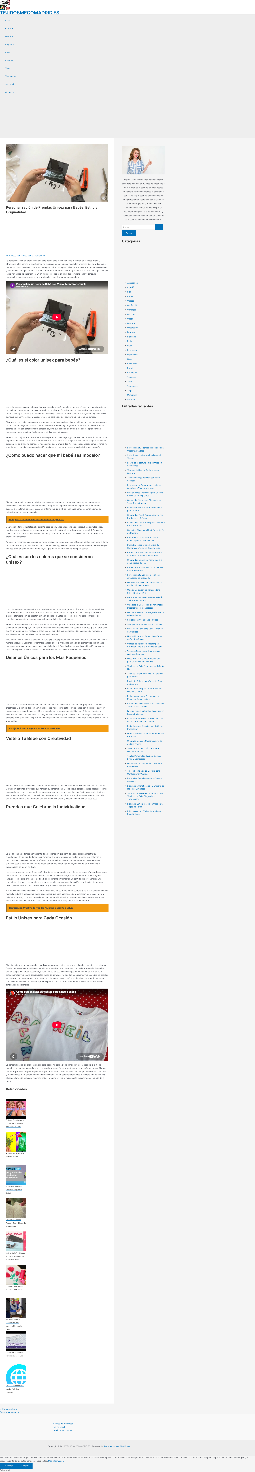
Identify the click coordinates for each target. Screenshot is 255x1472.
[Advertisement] (82, 118)
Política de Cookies (63, 1430)
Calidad (130, 301)
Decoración (132, 327)
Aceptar (25, 1465)
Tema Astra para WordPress (117, 1446)
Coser (130, 319)
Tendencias (10, 76)
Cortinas (131, 314)
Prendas (9, 60)
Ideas (7, 52)
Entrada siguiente (9, 1412)
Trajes (130, 390)
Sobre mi (9, 84)
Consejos (131, 309)
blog (129, 292)
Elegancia (9, 44)
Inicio (7, 20)
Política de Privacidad (63, 1423)
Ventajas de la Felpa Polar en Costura (144, 624)
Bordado (131, 296)
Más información (56, 1461)
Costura (9, 28)
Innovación (132, 350)
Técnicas (131, 377)
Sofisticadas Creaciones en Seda (142, 620)
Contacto (9, 92)
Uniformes (132, 395)
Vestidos (131, 399)
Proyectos (132, 372)
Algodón (131, 287)
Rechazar (8, 1465)
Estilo (129, 341)
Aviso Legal (59, 1427)
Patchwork (132, 363)
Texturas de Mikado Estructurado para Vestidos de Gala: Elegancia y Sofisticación (145, 796)
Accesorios (132, 283)
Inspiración (132, 354)
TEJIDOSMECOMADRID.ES (29, 12)
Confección (132, 305)
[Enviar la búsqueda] (159, 227)
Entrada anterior (9, 1409)
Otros (129, 359)
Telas (7, 68)
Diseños (9, 36)
